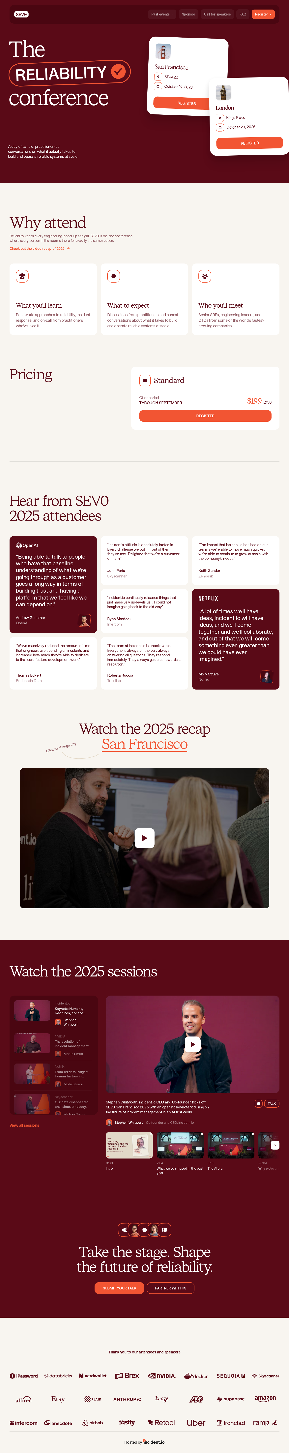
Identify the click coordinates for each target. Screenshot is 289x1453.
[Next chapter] (275, 1145)
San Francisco (144, 744)
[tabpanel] (192, 1155)
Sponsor (188, 14)
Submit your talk (119, 1288)
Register (261, 14)
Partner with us (170, 1288)
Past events (160, 14)
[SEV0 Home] (21, 14)
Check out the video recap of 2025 (37, 248)
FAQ (243, 14)
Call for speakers (217, 14)
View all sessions (24, 1125)
